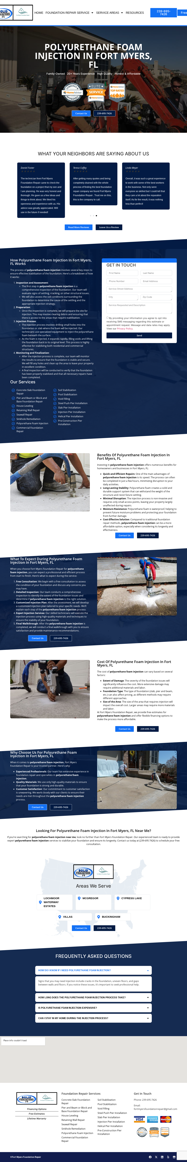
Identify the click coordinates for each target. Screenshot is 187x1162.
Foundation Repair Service (67, 12)
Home (38, 12)
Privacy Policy (125, 328)
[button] (90, 215)
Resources (135, 12)
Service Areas (107, 12)
